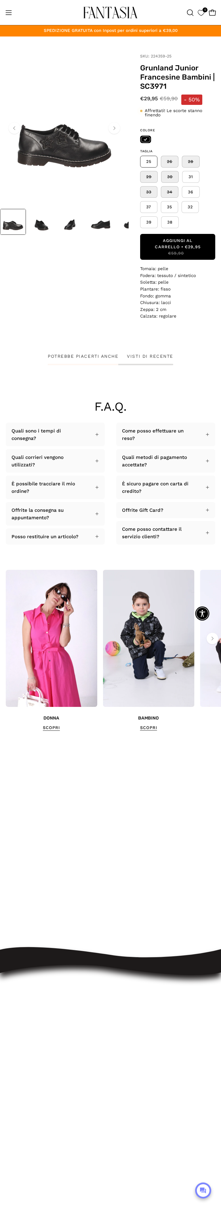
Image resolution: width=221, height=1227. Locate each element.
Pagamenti (128, 1025)
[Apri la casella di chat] (203, 1190)
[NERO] (145, 139)
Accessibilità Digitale (140, 1045)
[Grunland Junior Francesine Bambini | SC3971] (13, 222)
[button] (190, 13)
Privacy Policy (132, 1054)
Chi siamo (128, 1075)
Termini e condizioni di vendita (152, 1035)
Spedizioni (128, 1005)
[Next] (114, 128)
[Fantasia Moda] (110, 12)
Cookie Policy (132, 1065)
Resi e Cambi (132, 1015)
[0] (201, 12)
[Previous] (14, 128)
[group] (110, 650)
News (122, 1084)
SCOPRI (51, 727)
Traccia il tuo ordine (139, 995)
